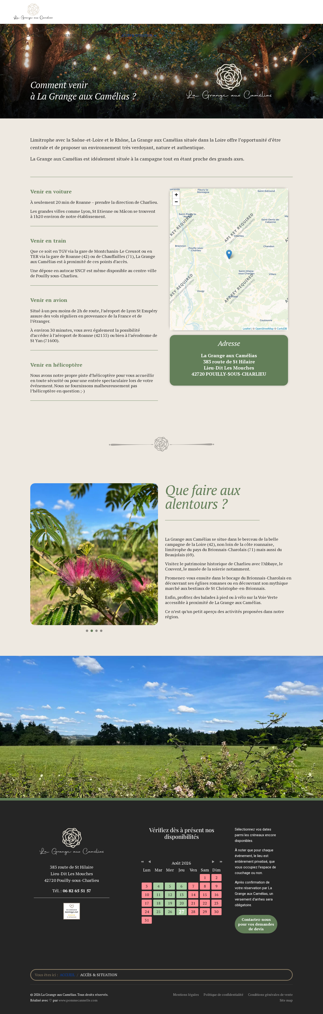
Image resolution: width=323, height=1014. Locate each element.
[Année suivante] (221, 862)
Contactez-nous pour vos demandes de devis (256, 924)
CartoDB (282, 328)
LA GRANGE (35, 35)
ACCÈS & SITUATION (136, 35)
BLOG (214, 35)
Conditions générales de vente (270, 994)
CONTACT (232, 35)
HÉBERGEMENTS (102, 35)
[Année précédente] (142, 862)
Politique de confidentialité (223, 994)
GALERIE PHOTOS (176, 35)
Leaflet (247, 328)
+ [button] (176, 195)
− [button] (176, 202)
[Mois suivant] (215, 862)
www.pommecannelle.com (78, 1000)
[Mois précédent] (149, 862)
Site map (286, 1000)
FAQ (199, 35)
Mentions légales (186, 994)
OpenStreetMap (264, 328)
